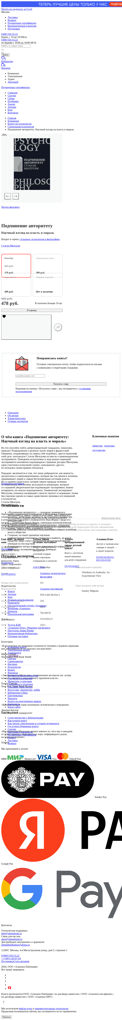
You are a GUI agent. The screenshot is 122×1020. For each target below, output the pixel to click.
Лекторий (13, 82)
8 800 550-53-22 (9, 34)
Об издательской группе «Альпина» (27, 605)
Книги (11, 591)
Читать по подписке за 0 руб (16, 9)
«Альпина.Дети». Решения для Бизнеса (29, 627)
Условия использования (20, 600)
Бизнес (11, 670)
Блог (10, 109)
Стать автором (21, 961)
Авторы (12, 107)
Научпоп (12, 664)
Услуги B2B (14, 625)
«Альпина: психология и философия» (39, 239)
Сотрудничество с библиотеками (25, 717)
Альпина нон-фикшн (51, 588)
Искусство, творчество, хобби (24, 689)
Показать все (111, 518)
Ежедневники (15, 695)
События (12, 92)
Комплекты (14, 704)
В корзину (32, 310)
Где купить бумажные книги (23, 726)
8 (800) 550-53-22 (10, 955)
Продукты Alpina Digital (21, 630)
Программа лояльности (20, 732)
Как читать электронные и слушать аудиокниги (33, 723)
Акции (11, 104)
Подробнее (8, 574)
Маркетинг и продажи (20, 681)
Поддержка (14, 28)
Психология (14, 667)
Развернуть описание (12, 483)
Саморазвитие (15, 661)
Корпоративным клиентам (22, 26)
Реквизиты (13, 602)
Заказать (39, 567)
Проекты (12, 611)
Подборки (13, 101)
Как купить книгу (17, 720)
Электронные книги (19, 650)
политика (109, 445)
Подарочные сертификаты (22, 23)
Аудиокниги (14, 652)
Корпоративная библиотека (22, 633)
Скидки (12, 95)
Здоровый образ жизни (20, 687)
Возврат (12, 20)
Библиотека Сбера (17, 692)
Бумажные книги (17, 647)
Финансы (13, 672)
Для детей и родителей (20, 678)
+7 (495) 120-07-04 (11, 958)
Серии (11, 98)
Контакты (13, 112)
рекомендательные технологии (51, 1008)
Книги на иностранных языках (24, 701)
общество (97, 445)
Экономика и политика (20, 684)
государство (98, 450)
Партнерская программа (21, 614)
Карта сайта (14, 707)
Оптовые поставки (18, 636)
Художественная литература (23, 675)
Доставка (13, 17)
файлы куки (25, 1008)
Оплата (12, 737)
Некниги (12, 698)
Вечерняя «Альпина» (19, 608)
